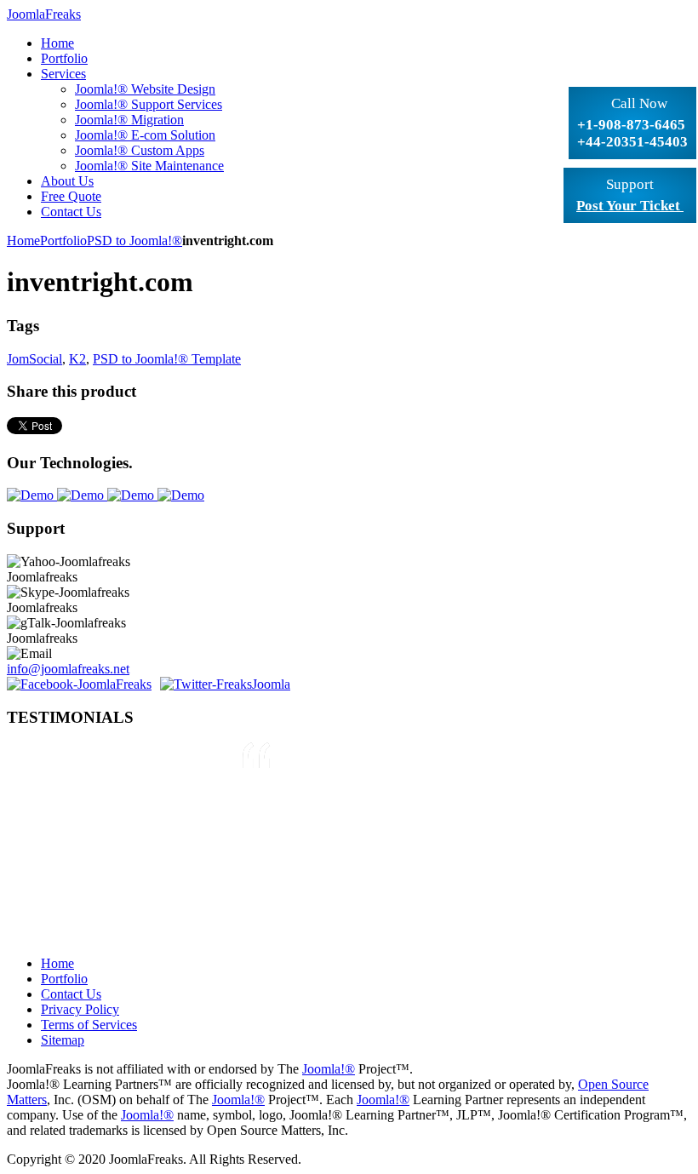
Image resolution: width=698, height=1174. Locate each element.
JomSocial (34, 359)
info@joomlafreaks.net (68, 668)
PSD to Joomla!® (134, 240)
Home (23, 240)
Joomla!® (328, 1069)
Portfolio (63, 240)
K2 (77, 359)
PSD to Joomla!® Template (167, 359)
